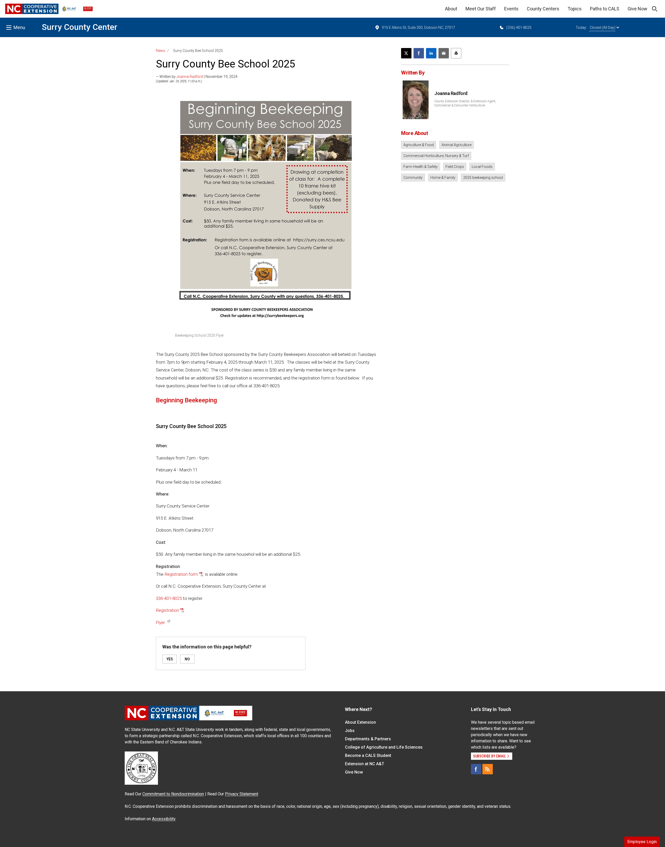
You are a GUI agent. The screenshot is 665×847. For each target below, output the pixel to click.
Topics (575, 8)
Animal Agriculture (456, 145)
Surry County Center (79, 27)
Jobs (350, 730)
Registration (167, 610)
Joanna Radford (189, 76)
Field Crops (454, 167)
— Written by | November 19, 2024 (196, 76)
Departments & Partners (368, 738)
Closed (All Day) (602, 27)
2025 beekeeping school (483, 177)
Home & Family (442, 177)
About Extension (360, 722)
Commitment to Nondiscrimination (173, 793)
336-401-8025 (169, 598)
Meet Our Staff (481, 8)
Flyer (160, 622)
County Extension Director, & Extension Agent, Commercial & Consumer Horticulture (465, 103)
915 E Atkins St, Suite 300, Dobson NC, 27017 (418, 27)
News (160, 51)
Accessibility (164, 818)
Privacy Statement (241, 793)
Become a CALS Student (368, 755)
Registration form (181, 574)
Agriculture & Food (418, 145)
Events (511, 8)
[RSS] (487, 769)
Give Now (637, 8)
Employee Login (642, 841)
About (451, 8)
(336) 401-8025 (518, 27)
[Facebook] (476, 769)
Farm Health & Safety (420, 167)
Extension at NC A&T (364, 763)
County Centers (543, 8)
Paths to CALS (604, 8)
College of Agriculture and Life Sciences (384, 747)
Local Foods (482, 167)
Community (413, 177)
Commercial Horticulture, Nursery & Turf (436, 156)
